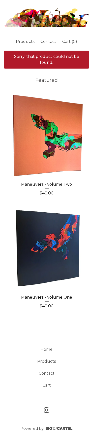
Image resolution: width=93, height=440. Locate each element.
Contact (48, 41)
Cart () (69, 41)
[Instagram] (46, 410)
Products (25, 41)
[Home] (46, 17)
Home (46, 349)
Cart (46, 385)
